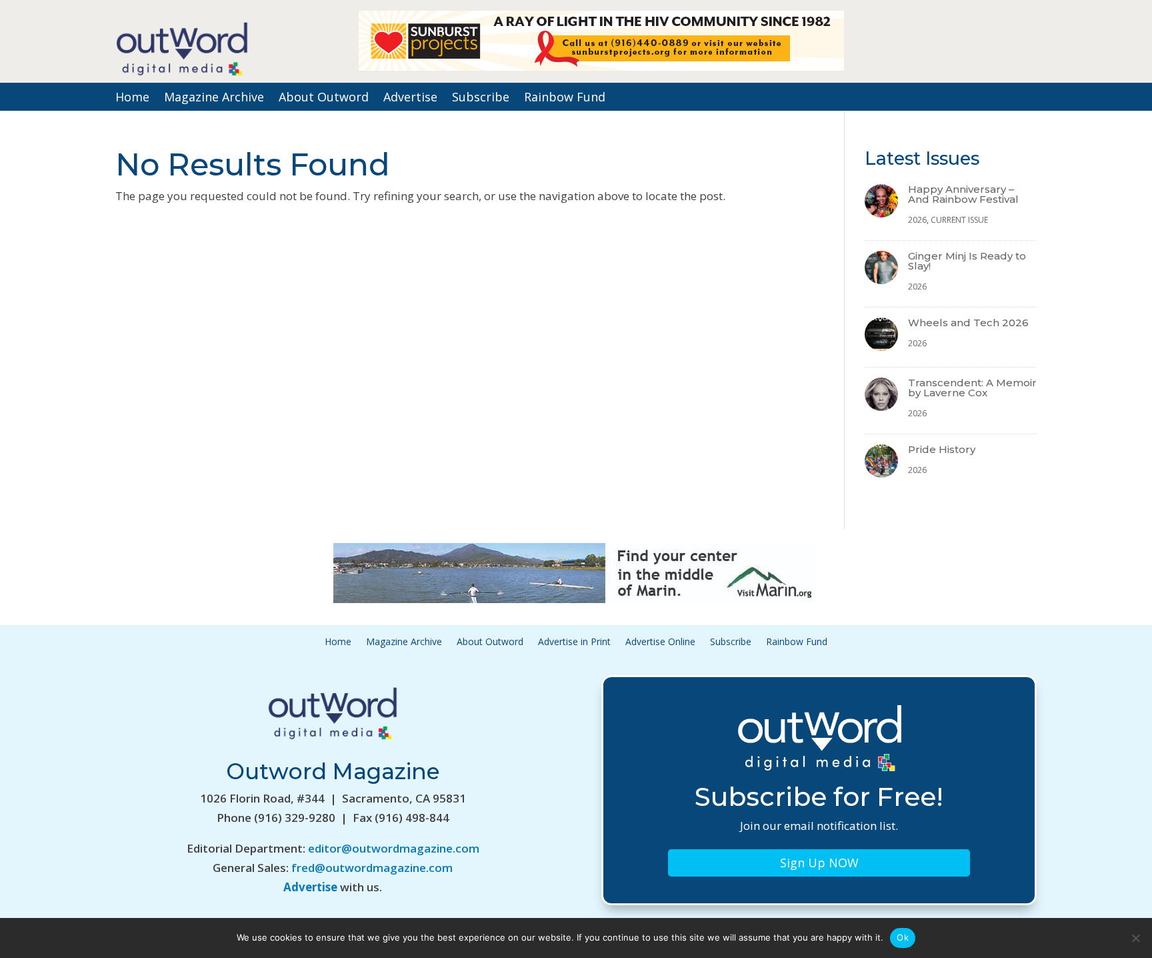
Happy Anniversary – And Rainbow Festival (963, 194)
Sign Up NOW (819, 863)
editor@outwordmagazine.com (393, 848)
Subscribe (480, 98)
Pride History (941, 449)
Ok (903, 937)
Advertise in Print (574, 642)
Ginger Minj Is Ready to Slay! (967, 261)
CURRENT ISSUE (959, 219)
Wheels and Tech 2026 (968, 322)
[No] (1135, 938)
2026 (917, 219)
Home (132, 98)
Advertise (410, 98)
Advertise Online (660, 642)
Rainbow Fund (564, 98)
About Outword (324, 98)
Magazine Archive (214, 98)
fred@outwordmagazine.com (372, 867)
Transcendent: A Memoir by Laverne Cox (972, 387)
